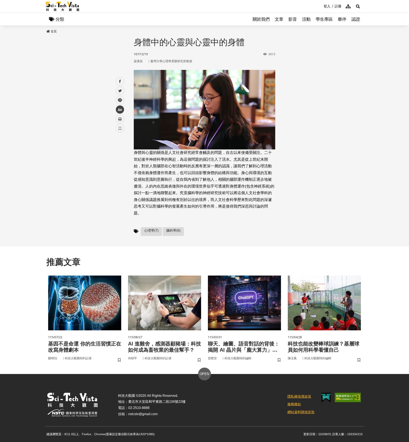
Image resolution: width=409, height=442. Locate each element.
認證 (355, 19)
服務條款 (294, 404)
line (118, 100)
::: (320, 5)
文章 (279, 19)
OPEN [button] (204, 374)
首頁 (54, 31)
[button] (357, 6)
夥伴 (342, 19)
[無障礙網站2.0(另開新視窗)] (348, 397)
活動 (306, 19)
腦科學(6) (173, 230)
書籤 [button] (120, 128)
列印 (120, 119)
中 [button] (120, 109)
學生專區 (324, 19)
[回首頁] (62, 6)
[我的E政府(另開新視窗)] (326, 397)
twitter (120, 91)
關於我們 (261, 19)
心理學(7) (151, 230)
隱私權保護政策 (299, 396)
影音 (292, 19)
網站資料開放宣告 (301, 412)
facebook (120, 81)
